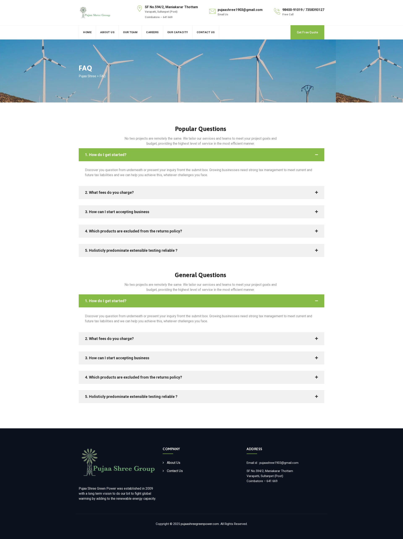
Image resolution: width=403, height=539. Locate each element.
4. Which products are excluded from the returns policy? (133, 231)
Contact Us (206, 32)
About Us (107, 32)
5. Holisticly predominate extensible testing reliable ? (131, 250)
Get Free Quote (307, 32)
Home (87, 32)
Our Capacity (177, 32)
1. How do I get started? (105, 154)
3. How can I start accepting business (117, 212)
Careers (152, 32)
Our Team (130, 32)
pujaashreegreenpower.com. (200, 524)
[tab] (201, 154)
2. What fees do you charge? (109, 192)
